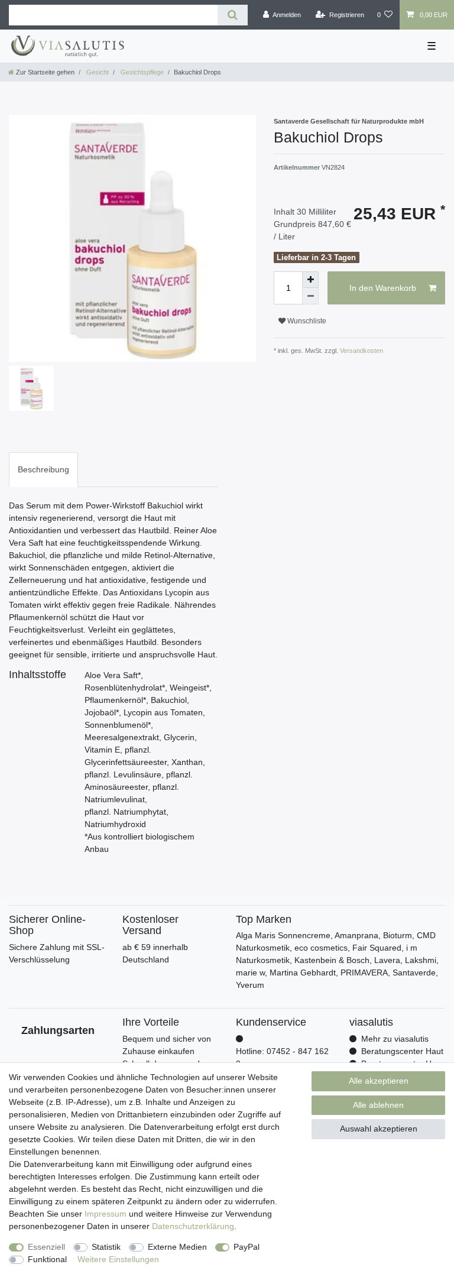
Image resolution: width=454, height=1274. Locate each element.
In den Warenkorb (382, 288)
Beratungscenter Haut (402, 1051)
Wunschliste (306, 321)
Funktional (47, 1259)
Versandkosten (360, 350)
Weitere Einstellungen (118, 1259)
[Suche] (233, 15)
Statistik (106, 1247)
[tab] (43, 469)
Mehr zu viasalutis (395, 1038)
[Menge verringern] (310, 296)
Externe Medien (177, 1247)
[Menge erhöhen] (310, 279)
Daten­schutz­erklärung (193, 1226)
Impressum (106, 1213)
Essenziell (46, 1247)
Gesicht (97, 72)
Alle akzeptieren (378, 1080)
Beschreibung (43, 469)
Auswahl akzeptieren (378, 1128)
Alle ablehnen (378, 1105)
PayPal (247, 1247)
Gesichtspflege (141, 72)
